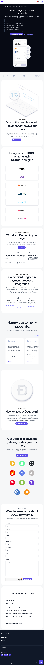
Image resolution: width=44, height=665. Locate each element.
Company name (9, 541)
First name (8, 523)
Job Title (7, 535)
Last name (8, 529)
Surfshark (10, 361)
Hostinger (29, 361)
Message (7, 559)
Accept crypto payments (13, 6)
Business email (9, 547)
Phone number (8, 553)
